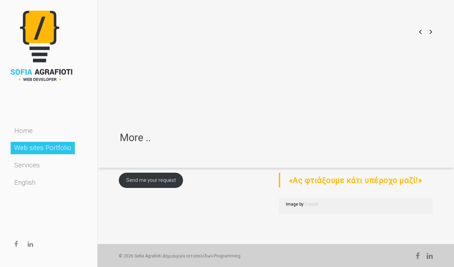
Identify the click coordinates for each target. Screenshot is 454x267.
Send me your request (151, 180)
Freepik (312, 204)
